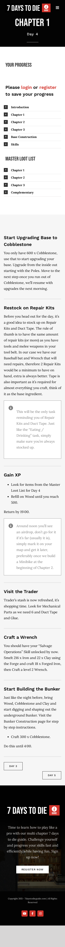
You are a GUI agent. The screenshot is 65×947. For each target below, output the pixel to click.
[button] (32, 107)
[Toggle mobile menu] (58, 7)
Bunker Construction (20, 721)
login (26, 87)
